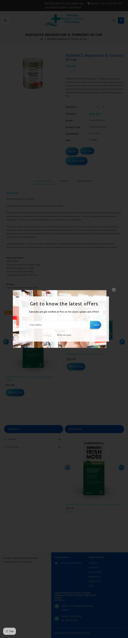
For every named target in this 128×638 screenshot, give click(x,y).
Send (96, 325)
